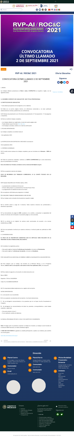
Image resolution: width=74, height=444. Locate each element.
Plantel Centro (13, 358)
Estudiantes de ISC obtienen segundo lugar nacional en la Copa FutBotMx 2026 (23, 69)
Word (19, 124)
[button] (55, 1)
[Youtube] (67, 82)
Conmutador (12, 366)
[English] (52, 9)
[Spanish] (59, 9)
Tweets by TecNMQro (58, 92)
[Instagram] (61, 82)
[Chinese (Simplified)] (49, 9)
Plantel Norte (37, 358)
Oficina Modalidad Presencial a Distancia (64, 360)
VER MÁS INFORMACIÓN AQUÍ (9, 335)
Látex (23, 124)
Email (9, 371)
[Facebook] (58, 82)
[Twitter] (64, 82)
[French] (56, 9)
